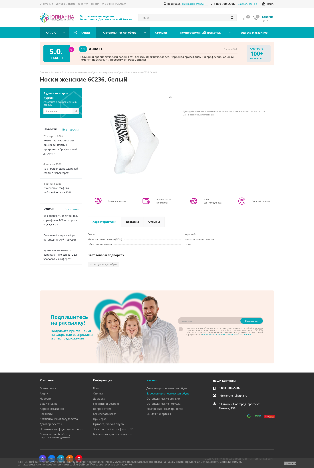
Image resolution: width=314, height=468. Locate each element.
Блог (96, 388)
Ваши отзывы (49, 403)
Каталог (152, 380)
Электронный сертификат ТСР (113, 429)
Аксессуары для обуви (103, 264)
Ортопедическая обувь (108, 424)
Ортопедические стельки (163, 398)
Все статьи (72, 209)
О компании (48, 388)
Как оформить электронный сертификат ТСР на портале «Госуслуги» (60, 220)
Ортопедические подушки (164, 403)
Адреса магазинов (52, 408)
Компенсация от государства (59, 419)
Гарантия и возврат (106, 403)
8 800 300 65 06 (229, 388)
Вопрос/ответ (102, 408)
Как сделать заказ (104, 414)
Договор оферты (51, 424)
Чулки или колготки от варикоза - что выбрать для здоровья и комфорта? (60, 255)
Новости (45, 398)
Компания (47, 380)
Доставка (99, 398)
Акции (44, 393)
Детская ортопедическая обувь (167, 388)
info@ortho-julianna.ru (233, 395)
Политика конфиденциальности (61, 429)
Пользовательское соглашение (111, 464)
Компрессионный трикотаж (164, 408)
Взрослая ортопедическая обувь (168, 393)
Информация (102, 380)
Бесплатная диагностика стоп (112, 434)
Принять (290, 463)
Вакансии (46, 414)
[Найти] (232, 17)
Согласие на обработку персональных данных (55, 435)
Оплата (98, 393)
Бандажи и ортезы (158, 414)
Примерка (99, 419)
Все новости (70, 129)
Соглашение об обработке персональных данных (226, 334)
